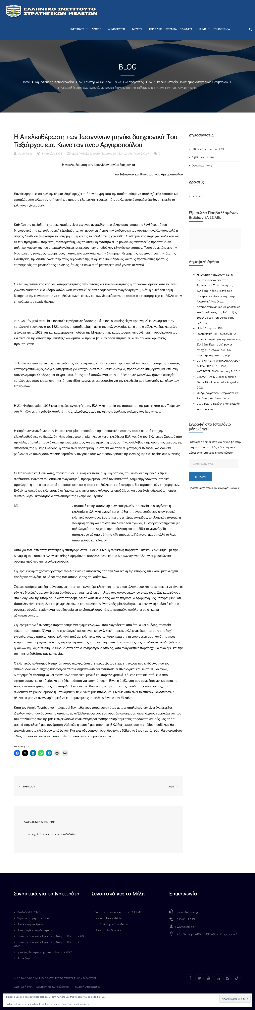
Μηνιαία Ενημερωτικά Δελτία (35, 918)
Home (26, 82)
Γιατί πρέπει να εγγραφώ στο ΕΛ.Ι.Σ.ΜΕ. (118, 912)
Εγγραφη (200, 476)
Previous (28, 786)
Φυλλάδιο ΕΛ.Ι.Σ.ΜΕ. (28, 912)
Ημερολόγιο (24, 958)
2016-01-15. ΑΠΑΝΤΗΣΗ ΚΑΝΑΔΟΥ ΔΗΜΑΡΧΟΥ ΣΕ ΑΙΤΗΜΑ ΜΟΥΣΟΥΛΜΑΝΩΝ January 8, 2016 (218, 365)
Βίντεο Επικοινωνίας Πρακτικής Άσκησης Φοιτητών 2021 (51, 936)
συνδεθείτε (68, 834)
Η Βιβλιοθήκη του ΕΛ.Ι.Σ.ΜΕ (208, 149)
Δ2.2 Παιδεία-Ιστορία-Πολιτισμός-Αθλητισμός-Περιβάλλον (188, 82)
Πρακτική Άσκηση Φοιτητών (34, 930)
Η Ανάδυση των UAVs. (210, 328)
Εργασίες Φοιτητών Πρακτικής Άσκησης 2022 (44, 952)
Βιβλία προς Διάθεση (204, 157)
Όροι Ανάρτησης (202, 165)
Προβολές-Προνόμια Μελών (111, 924)
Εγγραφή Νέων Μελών (108, 918)
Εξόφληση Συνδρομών (108, 930)
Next (172, 786)
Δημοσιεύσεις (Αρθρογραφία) (54, 82)
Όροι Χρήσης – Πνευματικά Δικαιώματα (42, 986)
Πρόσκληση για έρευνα (30, 924)
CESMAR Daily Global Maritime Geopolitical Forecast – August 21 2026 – (218, 382)
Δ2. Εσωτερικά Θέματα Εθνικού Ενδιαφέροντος (111, 82)
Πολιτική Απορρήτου (87, 986)
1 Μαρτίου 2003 (52, 153)
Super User (25, 153)
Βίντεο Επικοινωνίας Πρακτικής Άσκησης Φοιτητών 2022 (46, 944)
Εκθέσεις (197, 196)
